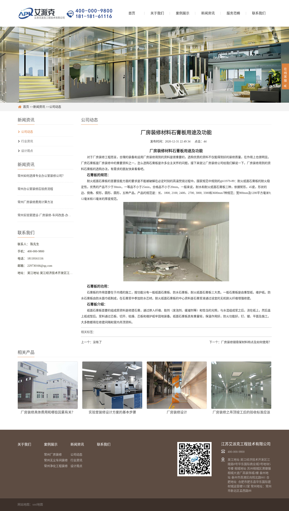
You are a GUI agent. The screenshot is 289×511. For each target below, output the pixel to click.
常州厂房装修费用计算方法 (35, 202)
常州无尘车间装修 (56, 460)
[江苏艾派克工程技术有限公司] (65, 13)
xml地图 (37, 504)
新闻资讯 (208, 13)
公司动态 (55, 106)
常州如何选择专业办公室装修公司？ (41, 175)
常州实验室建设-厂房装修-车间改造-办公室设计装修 (45, 215)
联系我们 (259, 13)
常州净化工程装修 (56, 466)
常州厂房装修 (53, 454)
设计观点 (27, 150)
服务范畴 (233, 13)
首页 (131, 13)
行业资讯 (27, 141)
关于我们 (157, 13)
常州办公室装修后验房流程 (35, 189)
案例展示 (182, 13)
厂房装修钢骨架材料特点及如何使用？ (246, 342)
